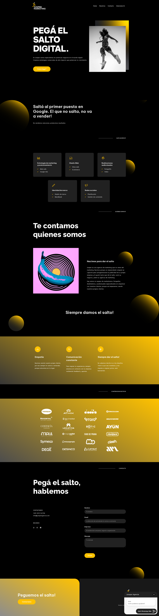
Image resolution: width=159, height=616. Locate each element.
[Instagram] (37, 527)
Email (86, 517)
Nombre (87, 508)
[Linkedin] (40, 527)
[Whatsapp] (33, 527)
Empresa (87, 527)
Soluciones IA (120, 6)
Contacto (111, 6)
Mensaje (87, 536)
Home (95, 6)
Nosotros (102, 6)
